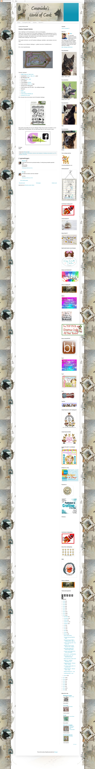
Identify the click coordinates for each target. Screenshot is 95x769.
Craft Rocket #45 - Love (68, 673)
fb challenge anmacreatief (47, 153)
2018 (64, 615)
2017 (64, 677)
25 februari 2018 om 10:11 (27, 168)
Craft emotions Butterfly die (27, 93)
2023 (64, 606)
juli (64, 625)
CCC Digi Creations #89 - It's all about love (69, 666)
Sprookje (71, 706)
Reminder (71, 736)
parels (22, 90)
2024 (64, 604)
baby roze (33, 76)
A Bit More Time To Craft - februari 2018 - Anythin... (69, 646)
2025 (64, 602)
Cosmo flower (71, 716)
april (65, 630)
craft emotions (29, 153)
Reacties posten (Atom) (29, 185)
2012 (64, 686)
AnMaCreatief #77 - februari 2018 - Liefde (69, 669)
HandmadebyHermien (67, 734)
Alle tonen (74, 744)
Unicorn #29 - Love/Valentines (70, 654)
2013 (64, 684)
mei (65, 628)
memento (20, 154)
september (66, 621)
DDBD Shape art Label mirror (27, 74)
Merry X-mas (71, 696)
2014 (64, 682)
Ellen (23, 171)
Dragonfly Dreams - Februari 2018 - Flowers (69, 664)
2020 (64, 611)
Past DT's (41, 22)
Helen (71, 33)
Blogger (56, 752)
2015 (64, 681)
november (66, 618)
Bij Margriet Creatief (67, 695)
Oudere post (54, 183)
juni (65, 627)
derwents (34, 153)
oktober (65, 620)
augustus (66, 623)
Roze (27, 79)
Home (18, 22)
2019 (64, 613)
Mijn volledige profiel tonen (67, 47)
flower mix (30, 84)
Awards (34, 22)
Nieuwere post (22, 183)
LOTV (55, 153)
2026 (64, 601)
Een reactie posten (24, 180)
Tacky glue (25, 154)
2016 (64, 679)
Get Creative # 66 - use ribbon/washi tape (68, 656)
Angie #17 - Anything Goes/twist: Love (68, 661)
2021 (64, 609)
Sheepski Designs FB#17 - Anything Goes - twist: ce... (69, 641)
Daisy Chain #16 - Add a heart (70, 658)
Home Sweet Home (68, 635)
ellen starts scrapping (67, 725)
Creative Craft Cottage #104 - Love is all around (70, 652)
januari (65, 675)
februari (65, 634)
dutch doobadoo (39, 153)
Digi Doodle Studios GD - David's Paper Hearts (69, 649)
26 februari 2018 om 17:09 (27, 177)
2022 (64, 608)
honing (28, 76)
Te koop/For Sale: (26, 22)
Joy (53, 153)
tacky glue (23, 92)
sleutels (29, 82)
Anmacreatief (24, 153)
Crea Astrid (65, 705)
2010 (64, 689)
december (66, 616)
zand (30, 79)
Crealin (64, 715)
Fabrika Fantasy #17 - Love (69, 671)
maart (65, 632)
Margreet (24, 160)
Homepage (38, 183)
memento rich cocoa (25, 95)
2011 (64, 688)
